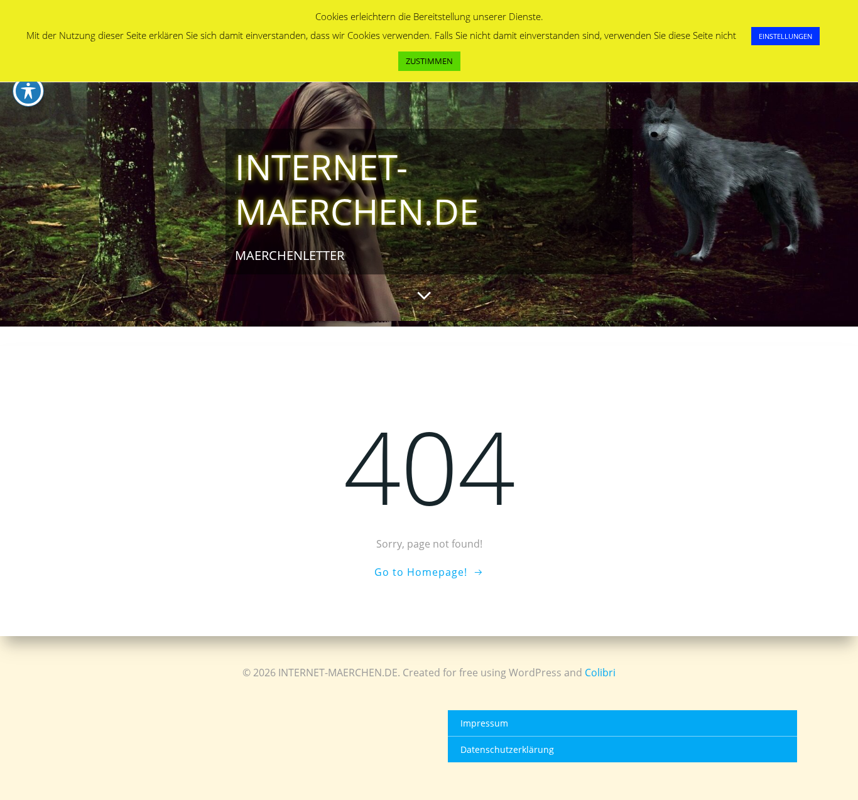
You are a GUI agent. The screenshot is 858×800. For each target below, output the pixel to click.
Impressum (484, 723)
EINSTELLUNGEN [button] (785, 36)
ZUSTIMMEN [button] (429, 61)
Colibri (600, 672)
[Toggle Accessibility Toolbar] (28, 91)
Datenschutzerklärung (507, 749)
